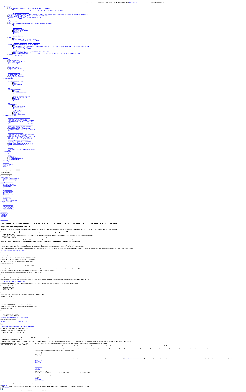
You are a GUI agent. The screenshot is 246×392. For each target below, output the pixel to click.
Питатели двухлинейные (8, 207)
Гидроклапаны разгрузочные (9, 187)
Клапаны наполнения (8, 194)
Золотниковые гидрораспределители (11, 178)
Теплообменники (4, 214)
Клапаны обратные (7, 186)
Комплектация (38, 363)
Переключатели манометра (6, 217)
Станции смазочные (7, 202)
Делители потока (4, 213)
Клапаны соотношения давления (10, 188)
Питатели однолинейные (8, 209)
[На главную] (4, 385)
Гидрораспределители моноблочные (11, 180)
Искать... (2, 169)
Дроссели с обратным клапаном (10, 200)
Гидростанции (4, 218)
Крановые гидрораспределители (10, 179)
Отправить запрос (144, 2)
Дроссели (3, 195)
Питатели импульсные (8, 203)
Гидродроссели (6, 197)
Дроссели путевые (7, 198)
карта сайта (37, 369)
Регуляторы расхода (5, 220)
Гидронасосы (38, 362)
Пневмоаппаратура (39, 364)
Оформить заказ (38, 367)
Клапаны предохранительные (9, 185)
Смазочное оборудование (6, 201)
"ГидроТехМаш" (88, 2)
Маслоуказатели (4, 210)
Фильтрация (37, 361)
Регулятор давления (7, 190)
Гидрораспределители (5, 177)
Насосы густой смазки (8, 205)
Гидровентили (4, 215)
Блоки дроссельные (7, 208)
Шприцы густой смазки (8, 206)
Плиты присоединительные (7, 182)
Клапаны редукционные (8, 184)
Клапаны (2, 183)
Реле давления (4, 212)
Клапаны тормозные (7, 192)
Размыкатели (6, 193)
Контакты (37, 368)
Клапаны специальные (8, 191)
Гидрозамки (3, 216)
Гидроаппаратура (38, 360)
